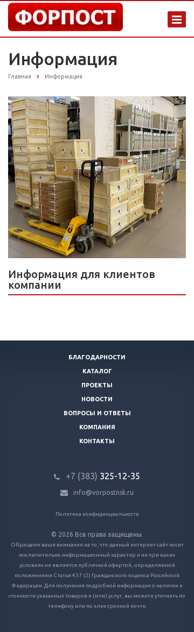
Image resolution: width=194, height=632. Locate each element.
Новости (97, 399)
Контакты (97, 441)
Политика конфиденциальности (97, 514)
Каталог (97, 371)
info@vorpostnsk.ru (103, 492)
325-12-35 (103, 476)
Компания (97, 427)
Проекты (97, 385)
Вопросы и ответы (97, 413)
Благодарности (97, 357)
